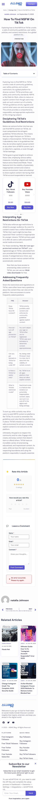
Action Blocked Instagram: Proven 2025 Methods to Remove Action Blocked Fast (28, 688)
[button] (3, 4)
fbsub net (6, 649)
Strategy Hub (12, 10)
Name (11, 533)
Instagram (24, 627)
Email (11, 541)
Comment (13, 549)
